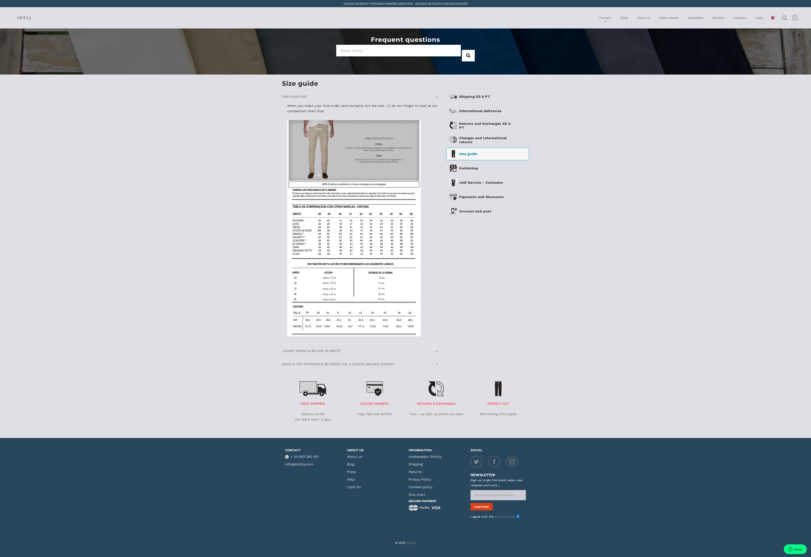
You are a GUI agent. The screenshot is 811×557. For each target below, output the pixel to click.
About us (355, 450)
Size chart (417, 495)
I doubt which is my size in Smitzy (311, 351)
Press (351, 472)
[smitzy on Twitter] (480, 462)
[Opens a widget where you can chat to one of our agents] (795, 549)
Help (351, 479)
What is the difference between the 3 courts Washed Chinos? (338, 364)
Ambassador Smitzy (425, 457)
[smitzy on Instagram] (513, 462)
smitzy (410, 543)
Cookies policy (420, 487)
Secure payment (423, 501)
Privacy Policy (420, 479)
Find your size (294, 97)
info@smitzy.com (299, 464)
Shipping (416, 464)
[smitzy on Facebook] (497, 462)
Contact (292, 450)
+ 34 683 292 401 (304, 457)
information (420, 450)
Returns (415, 472)
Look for (354, 487)
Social (476, 450)
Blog (350, 464)
